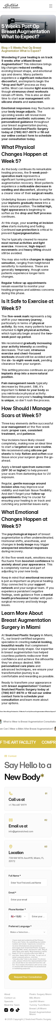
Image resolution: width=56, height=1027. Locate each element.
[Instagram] (6, 1010)
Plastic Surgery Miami (40, 994)
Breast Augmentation (40, 1012)
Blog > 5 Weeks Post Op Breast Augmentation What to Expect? (21, 49)
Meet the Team (12, 1005)
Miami (32, 1014)
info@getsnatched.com (21, 831)
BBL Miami (34, 997)
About (7, 994)
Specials (8, 1001)
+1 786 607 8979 (18, 804)
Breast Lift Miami (37, 1008)
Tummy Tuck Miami (39, 1005)
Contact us (9, 997)
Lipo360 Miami (36, 1001)
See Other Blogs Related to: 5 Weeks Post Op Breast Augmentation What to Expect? (28, 711)
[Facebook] (12, 1010)
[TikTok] (17, 1010)
